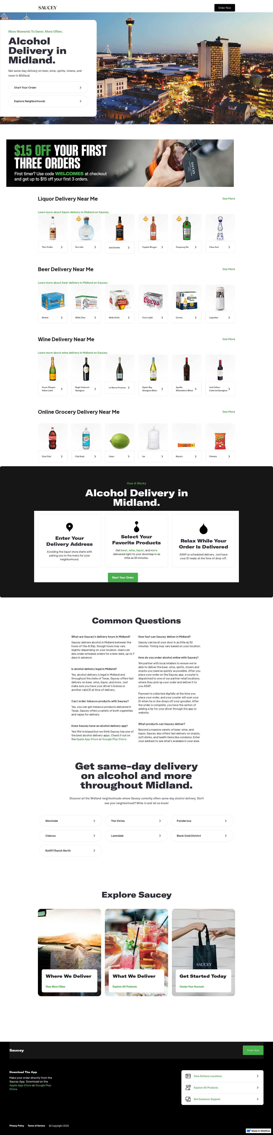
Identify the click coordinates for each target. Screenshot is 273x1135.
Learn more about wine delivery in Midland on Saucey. (73, 352)
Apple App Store (87, 739)
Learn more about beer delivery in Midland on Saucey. (73, 282)
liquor (140, 550)
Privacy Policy (16, 1125)
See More (228, 198)
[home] (47, 8)
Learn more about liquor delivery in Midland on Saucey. (73, 212)
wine (132, 550)
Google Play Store (114, 739)
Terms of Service (36, 1125)
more (154, 550)
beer (124, 550)
